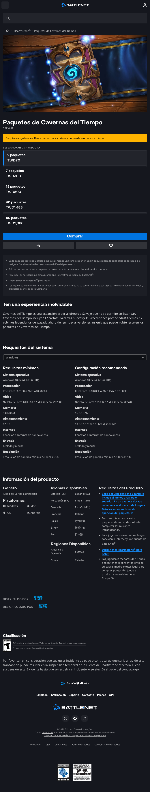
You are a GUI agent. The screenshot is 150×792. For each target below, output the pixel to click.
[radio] (75, 158)
